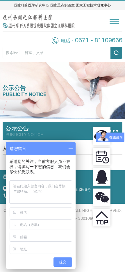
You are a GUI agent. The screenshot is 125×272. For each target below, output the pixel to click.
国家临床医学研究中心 (31, 5)
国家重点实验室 (62, 5)
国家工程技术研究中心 (93, 5)
